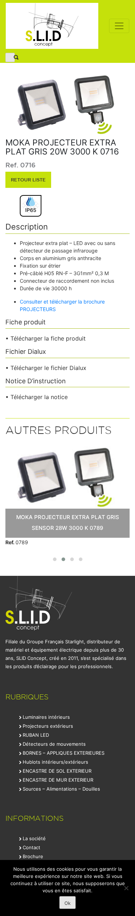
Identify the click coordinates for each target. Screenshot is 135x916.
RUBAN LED (36, 735)
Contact (31, 847)
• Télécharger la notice (36, 397)
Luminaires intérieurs (46, 717)
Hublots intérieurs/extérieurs (55, 762)
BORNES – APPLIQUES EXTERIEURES (63, 753)
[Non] (126, 888)
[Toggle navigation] (119, 26)
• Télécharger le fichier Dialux (45, 367)
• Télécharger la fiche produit (45, 338)
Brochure (33, 856)
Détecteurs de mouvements (54, 744)
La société (34, 838)
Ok (67, 903)
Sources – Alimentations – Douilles (61, 789)
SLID (52, 26)
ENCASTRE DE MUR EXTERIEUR (58, 780)
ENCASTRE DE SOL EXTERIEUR (57, 771)
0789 (16, 542)
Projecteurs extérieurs (48, 726)
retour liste (28, 179)
